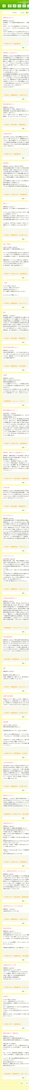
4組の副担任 (14, 124)
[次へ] (27, 1083)
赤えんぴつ (16, 401)
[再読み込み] (21, 1083)
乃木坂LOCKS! (8, 43)
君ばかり (22, 401)
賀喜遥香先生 (17, 43)
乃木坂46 (7, 95)
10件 (23, 12)
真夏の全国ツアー (24, 303)
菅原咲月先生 (16, 627)
